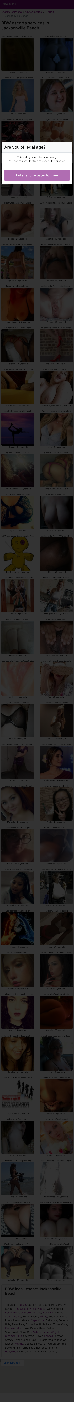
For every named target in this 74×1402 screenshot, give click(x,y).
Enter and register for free (37, 175)
